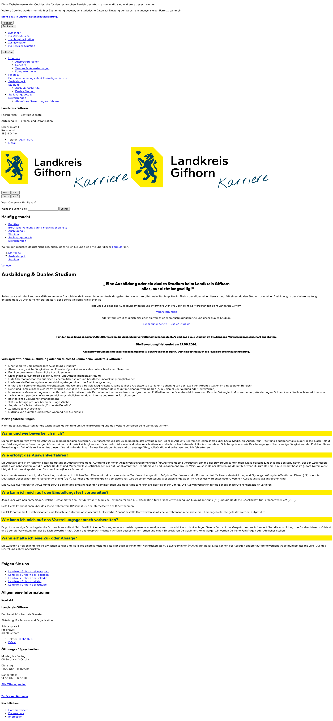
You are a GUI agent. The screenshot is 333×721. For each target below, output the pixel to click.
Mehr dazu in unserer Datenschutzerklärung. (29, 16)
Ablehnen (7, 22)
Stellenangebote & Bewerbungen (20, 96)
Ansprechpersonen (27, 61)
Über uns (14, 58)
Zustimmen (8, 26)
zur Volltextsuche (19, 36)
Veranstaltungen (166, 311)
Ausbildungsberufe (27, 88)
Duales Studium (25, 91)
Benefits (20, 65)
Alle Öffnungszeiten (13, 684)
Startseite (14, 252)
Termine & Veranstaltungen (32, 68)
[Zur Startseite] (136, 189)
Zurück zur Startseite (14, 696)
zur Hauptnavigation (21, 39)
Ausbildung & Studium (16, 83)
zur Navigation (17, 42)
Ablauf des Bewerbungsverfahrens (37, 101)
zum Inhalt (14, 32)
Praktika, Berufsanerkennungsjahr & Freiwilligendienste (37, 76)
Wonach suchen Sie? (14, 208)
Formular (117, 246)
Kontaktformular (25, 71)
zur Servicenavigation (21, 45)
